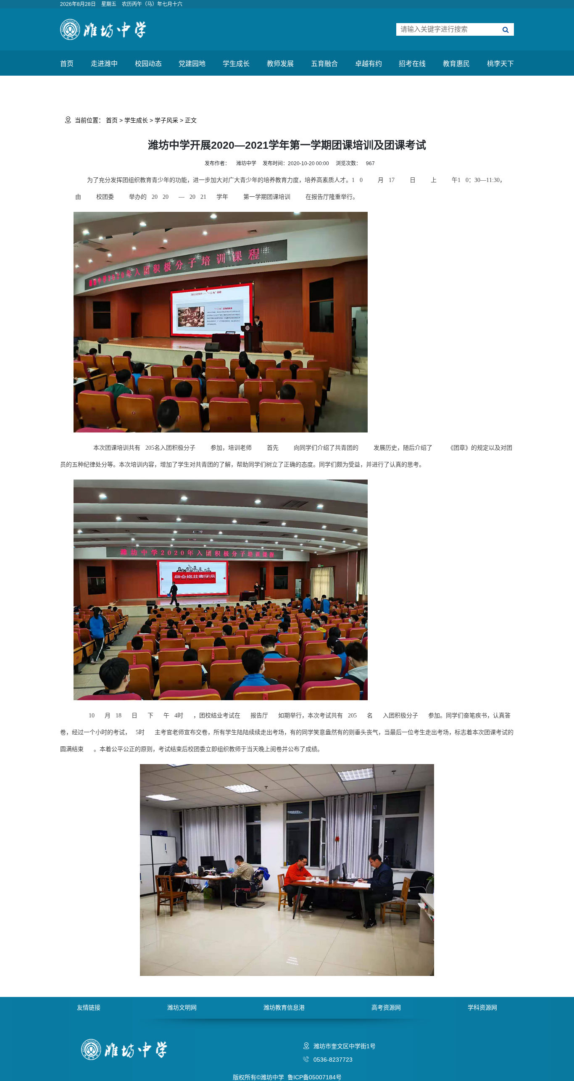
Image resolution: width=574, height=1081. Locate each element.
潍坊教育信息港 (284, 1007)
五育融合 (324, 63)
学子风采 (166, 120)
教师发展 (280, 63)
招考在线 (412, 63)
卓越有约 (368, 63)
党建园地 (192, 63)
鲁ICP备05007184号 (314, 1077)
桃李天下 (500, 63)
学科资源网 (482, 1007)
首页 (67, 63)
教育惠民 (456, 63)
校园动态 (148, 63)
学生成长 (236, 63)
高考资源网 (386, 1007)
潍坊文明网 (182, 1007)
